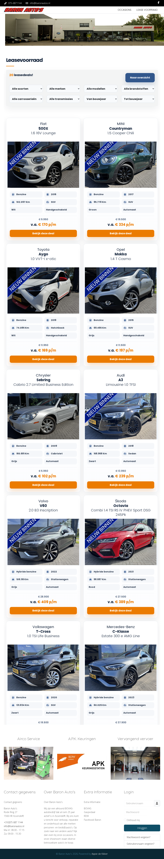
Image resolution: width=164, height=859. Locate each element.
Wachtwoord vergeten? (138, 837)
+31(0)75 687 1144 (13, 822)
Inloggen (142, 828)
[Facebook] (158, 2)
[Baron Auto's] (24, 10)
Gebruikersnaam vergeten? (140, 843)
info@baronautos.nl (40, 3)
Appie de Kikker (100, 853)
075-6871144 (15, 3)
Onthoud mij (133, 820)
